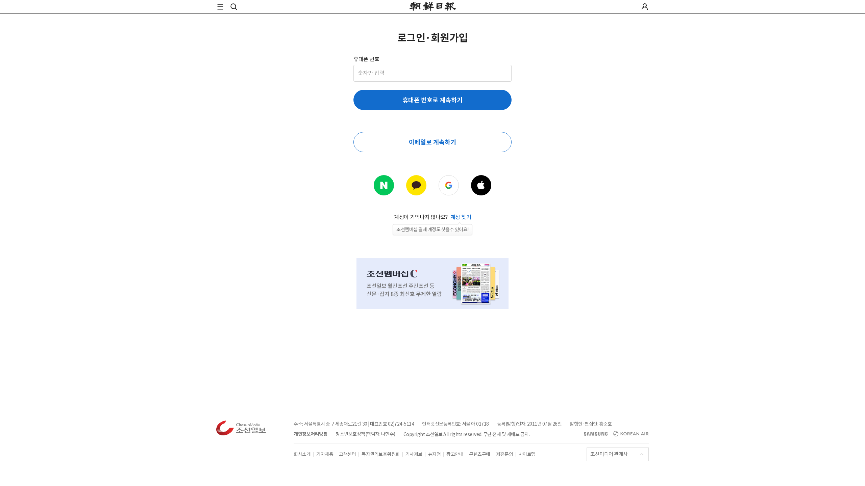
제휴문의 (504, 454)
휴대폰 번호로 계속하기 (432, 100)
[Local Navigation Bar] (220, 7)
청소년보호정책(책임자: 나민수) (365, 434)
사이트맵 (527, 454)
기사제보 (413, 454)
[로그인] (645, 7)
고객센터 (347, 454)
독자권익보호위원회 (381, 454)
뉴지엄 (434, 454)
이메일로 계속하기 (432, 142)
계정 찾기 (460, 217)
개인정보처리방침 (310, 434)
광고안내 (454, 454)
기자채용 (324, 454)
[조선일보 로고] (433, 7)
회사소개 (302, 454)
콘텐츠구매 (479, 454)
